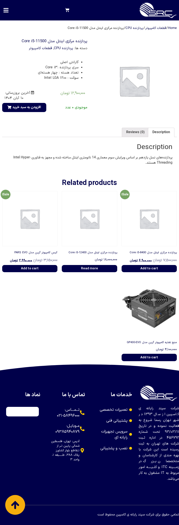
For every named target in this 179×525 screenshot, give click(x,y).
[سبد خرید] (67, 10)
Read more (89, 268)
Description (161, 132)
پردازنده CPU (134, 28)
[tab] (161, 132)
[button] (24, 107)
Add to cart (149, 268)
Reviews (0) (135, 132)
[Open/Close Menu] (6, 10)
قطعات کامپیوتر (155, 28)
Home (172, 28)
